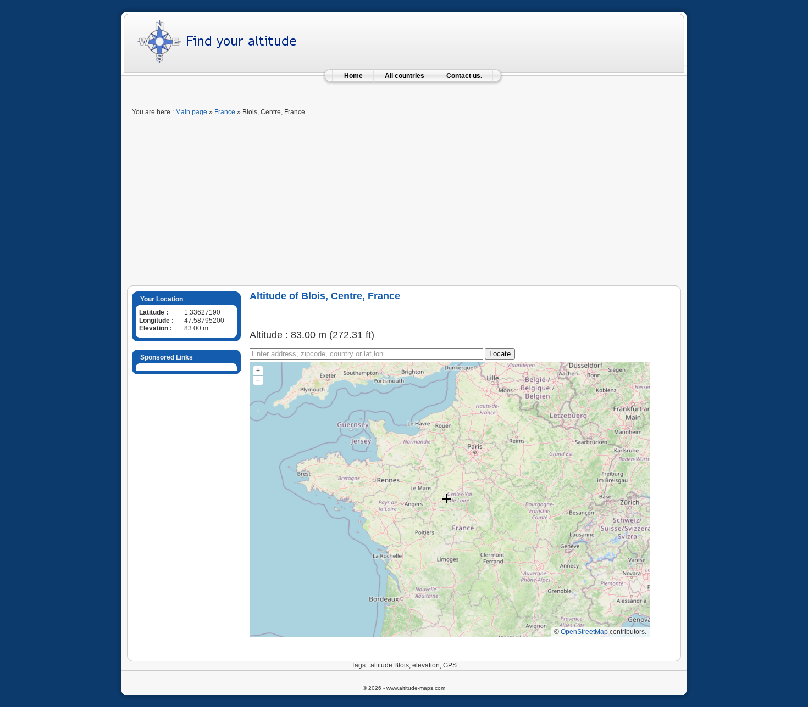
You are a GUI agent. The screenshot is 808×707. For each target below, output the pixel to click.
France (224, 112)
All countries (404, 76)
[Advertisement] (404, 203)
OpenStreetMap (584, 632)
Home (353, 76)
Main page (191, 112)
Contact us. (464, 76)
